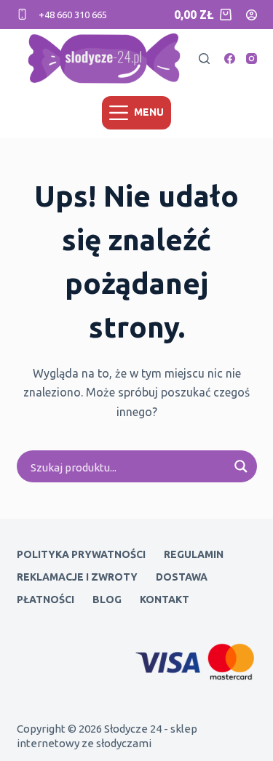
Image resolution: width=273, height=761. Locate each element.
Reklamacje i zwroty (77, 577)
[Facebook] (229, 58)
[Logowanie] (251, 14)
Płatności (45, 599)
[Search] (204, 58)
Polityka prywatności (81, 554)
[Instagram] (251, 58)
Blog (107, 599)
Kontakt (164, 599)
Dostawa (181, 577)
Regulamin (193, 554)
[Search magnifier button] (241, 466)
